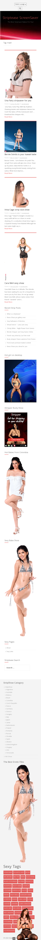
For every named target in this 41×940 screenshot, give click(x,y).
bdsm (28, 872)
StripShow (8, 687)
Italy (7, 717)
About (8, 648)
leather (7, 904)
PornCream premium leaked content (19, 343)
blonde (21, 881)
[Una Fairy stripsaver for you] (20, 74)
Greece (9, 711)
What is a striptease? (13, 314)
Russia (8, 733)
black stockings (10, 881)
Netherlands (10, 725)
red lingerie (8, 912)
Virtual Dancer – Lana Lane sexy (17, 325)
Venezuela (10, 753)
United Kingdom (11, 744)
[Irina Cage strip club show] (20, 192)
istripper (7, 899)
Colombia (9, 700)
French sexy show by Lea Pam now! (18, 336)
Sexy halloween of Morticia (16, 321)
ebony (6, 895)
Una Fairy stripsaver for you (18, 101)
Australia (9, 692)
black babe (30, 877)
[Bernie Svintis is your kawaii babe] (20, 136)
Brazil (8, 698)
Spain (8, 739)
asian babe (8, 872)
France (8, 706)
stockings (8, 921)
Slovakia (9, 736)
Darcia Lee (16, 890)
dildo (24, 890)
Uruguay (9, 747)
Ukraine (9, 742)
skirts (6, 917)
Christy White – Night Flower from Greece (20, 328)
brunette (29, 881)
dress (30, 890)
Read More (8, 117)
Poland (8, 728)
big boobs (8, 877)
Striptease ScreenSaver (20, 18)
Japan (8, 720)
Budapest (7, 886)
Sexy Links (9, 652)
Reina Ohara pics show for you (17, 346)
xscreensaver (25, 104)
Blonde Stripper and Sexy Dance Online (20, 332)
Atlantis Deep (19, 872)
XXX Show (8, 756)
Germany (9, 709)
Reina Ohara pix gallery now (16, 318)
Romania (9, 731)
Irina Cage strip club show (17, 210)
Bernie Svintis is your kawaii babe (20, 155)
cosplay (26, 886)
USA (7, 750)
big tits (16, 877)
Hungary (9, 714)
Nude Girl (8, 908)
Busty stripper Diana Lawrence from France (21, 339)
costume (7, 890)
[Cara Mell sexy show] (20, 257)
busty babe (17, 886)
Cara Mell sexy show (14, 283)
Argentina (9, 689)
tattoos (7, 926)
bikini (23, 877)
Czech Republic (11, 703)
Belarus (9, 695)
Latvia (8, 722)
